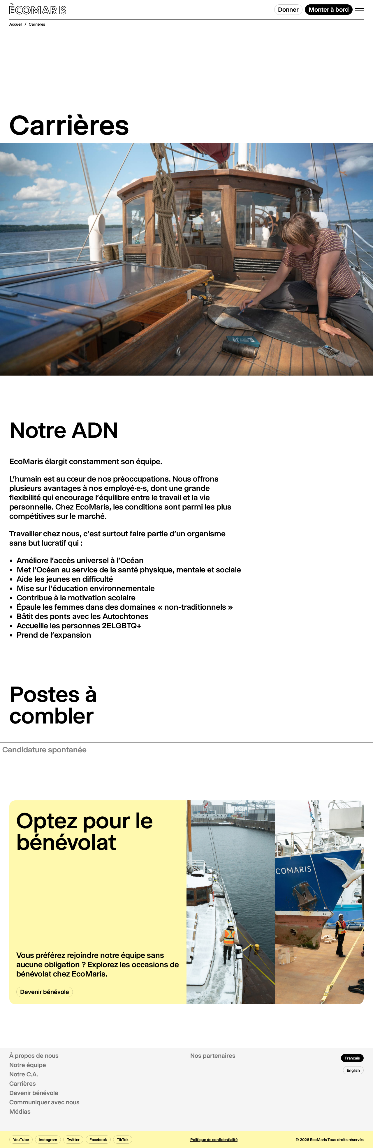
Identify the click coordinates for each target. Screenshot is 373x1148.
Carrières (22, 1083)
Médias (20, 1111)
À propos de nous (34, 1055)
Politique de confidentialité (213, 1139)
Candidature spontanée (44, 749)
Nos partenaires (212, 1055)
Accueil (15, 24)
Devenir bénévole (33, 1092)
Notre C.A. (23, 1074)
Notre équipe (27, 1065)
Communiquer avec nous (44, 1102)
